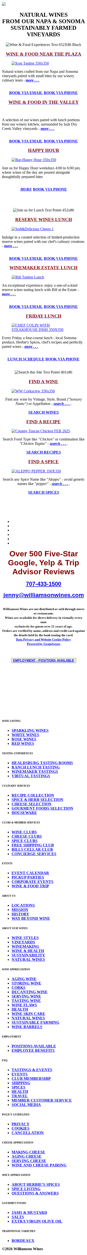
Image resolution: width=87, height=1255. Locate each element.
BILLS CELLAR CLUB (32, 849)
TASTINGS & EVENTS (32, 1070)
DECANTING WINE (30, 992)
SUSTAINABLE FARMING (35, 1022)
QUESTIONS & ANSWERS (35, 1193)
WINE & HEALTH (28, 951)
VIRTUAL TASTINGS (31, 776)
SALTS (18, 1217)
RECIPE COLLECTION (33, 795)
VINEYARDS (23, 942)
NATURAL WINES (28, 959)
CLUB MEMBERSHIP (31, 1078)
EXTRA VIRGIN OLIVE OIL (37, 1221)
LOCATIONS (23, 905)
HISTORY (20, 914)
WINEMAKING (25, 946)
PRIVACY (20, 1124)
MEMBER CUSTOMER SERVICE (42, 1100)
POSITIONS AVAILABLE (34, 1046)
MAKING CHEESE (28, 1152)
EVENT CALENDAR (30, 873)
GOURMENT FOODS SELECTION (42, 808)
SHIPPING (21, 1083)
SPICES (18, 1087)
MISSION (20, 910)
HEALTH (20, 1009)
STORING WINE (26, 983)
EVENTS (20, 1074)
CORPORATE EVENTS (32, 882)
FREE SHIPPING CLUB (33, 845)
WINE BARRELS (27, 1027)
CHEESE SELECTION (31, 804)
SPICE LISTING (26, 1189)
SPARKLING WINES (30, 730)
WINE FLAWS (24, 1005)
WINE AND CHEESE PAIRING (39, 1165)
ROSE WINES (24, 739)
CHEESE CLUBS (27, 836)
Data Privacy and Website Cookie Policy (43, 639)
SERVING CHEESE (29, 1161)
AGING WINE (24, 979)
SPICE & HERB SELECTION (37, 800)
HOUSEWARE (24, 813)
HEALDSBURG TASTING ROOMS (42, 763)
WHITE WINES (25, 735)
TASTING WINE (26, 1001)
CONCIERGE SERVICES (34, 854)
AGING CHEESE (27, 1156)
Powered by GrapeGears (43, 644)
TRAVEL (20, 1096)
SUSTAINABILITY (28, 955)
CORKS (18, 988)
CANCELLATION (28, 1133)
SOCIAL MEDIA (26, 1105)
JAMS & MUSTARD (29, 1212)
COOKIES (20, 1128)
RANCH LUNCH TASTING (36, 767)
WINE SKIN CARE (28, 1014)
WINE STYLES (25, 938)
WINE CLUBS (24, 832)
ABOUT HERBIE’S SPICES (36, 1184)
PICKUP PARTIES (28, 877)
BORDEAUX (23, 1241)
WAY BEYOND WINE (31, 918)
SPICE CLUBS (24, 841)
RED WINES (23, 743)
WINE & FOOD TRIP (30, 886)
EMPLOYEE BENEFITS (33, 1050)
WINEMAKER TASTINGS (35, 771)
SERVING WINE (26, 996)
